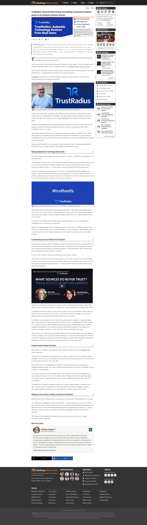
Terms (43, 481)
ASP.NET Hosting (35, 497)
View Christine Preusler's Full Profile (44, 450)
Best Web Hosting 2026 (37, 491)
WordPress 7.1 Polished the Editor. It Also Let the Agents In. (108, 56)
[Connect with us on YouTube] (112, 482)
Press (52, 478)
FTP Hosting (86, 494)
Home (87, 8)
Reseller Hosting (87, 503)
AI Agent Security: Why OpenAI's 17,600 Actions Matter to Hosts (108, 64)
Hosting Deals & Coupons (91, 484)
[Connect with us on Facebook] (105, 475)
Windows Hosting (104, 494)
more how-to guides (109, 136)
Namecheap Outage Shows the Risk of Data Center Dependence (108, 72)
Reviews (66, 3)
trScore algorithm (63, 118)
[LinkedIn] (90, 429)
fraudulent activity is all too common (79, 66)
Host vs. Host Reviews (90, 481)
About (37, 478)
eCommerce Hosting (37, 503)
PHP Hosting (51, 500)
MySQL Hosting (87, 500)
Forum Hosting (52, 491)
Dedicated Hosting (36, 500)
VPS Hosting (102, 94)
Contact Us (100, 25)
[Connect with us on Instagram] (112, 475)
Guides (75, 3)
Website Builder (103, 99)
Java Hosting (51, 494)
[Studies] (97, 3)
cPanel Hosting (70, 500)
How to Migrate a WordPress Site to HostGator (106, 126)
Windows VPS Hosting (105, 497)
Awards (38, 481)
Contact (42, 478)
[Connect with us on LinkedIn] (109, 482)
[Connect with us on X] (109, 475)
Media (108, 23)
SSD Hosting (51, 503)
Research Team (85, 350)
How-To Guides (89, 472)
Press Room (110, 25)
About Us (100, 23)
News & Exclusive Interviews (92, 475)
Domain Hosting (70, 503)
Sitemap (48, 481)
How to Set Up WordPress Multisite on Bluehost (108, 120)
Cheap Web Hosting (104, 88)
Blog (92, 8)
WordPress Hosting (104, 96)
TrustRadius (41, 44)
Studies (91, 3)
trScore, (52, 365)
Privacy (33, 481)
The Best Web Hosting (105, 85)
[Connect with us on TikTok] (115, 475)
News (83, 3)
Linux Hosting (52, 497)
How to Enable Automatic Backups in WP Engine (107, 114)
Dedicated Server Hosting (106, 91)
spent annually (101, 48)
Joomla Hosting (87, 497)
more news (111, 78)
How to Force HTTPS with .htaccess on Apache (107, 108)
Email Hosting (86, 491)
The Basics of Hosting (90, 478)
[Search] (100, 3)
